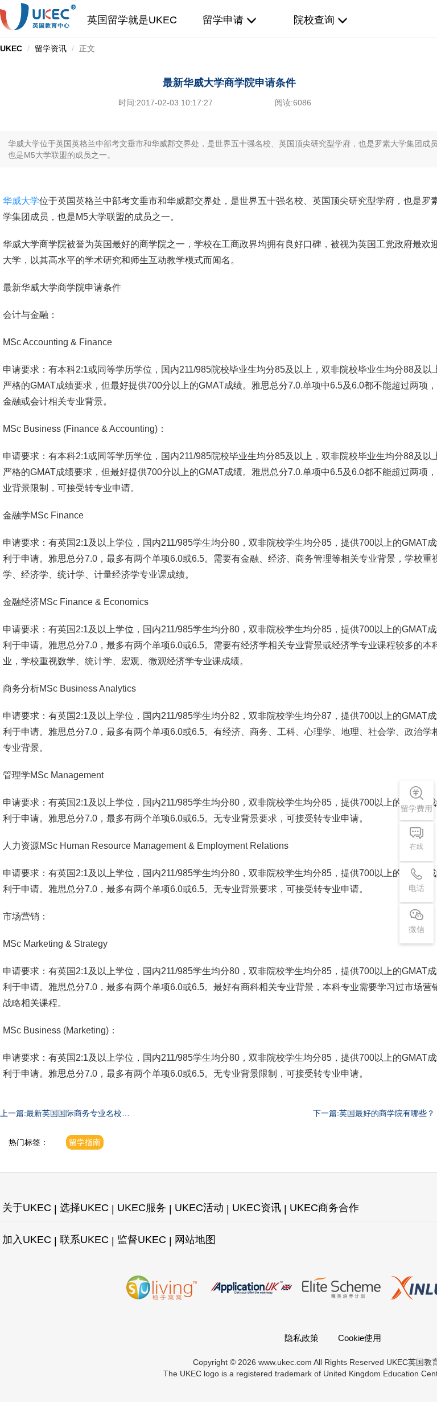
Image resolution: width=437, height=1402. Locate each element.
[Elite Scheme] (341, 1288)
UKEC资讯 (256, 1207)
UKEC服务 (141, 1207)
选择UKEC (84, 1207)
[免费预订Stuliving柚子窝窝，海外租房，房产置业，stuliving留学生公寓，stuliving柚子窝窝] (161, 1288)
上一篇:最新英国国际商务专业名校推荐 (65, 1114)
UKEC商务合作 (324, 1207)
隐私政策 (302, 1338)
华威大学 (21, 201)
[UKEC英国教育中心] (38, 16)
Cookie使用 (359, 1338)
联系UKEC (84, 1239)
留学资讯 (51, 48)
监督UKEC (141, 1239)
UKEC (11, 48)
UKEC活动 (199, 1207)
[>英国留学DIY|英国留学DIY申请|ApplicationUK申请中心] (251, 1288)
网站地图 (195, 1239)
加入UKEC (26, 1239)
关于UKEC (26, 1207)
